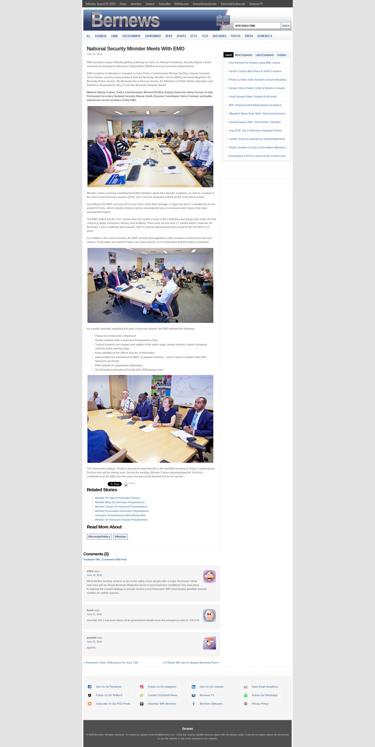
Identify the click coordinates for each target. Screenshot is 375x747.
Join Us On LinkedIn (212, 686)
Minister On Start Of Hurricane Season (117, 498)
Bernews (187, 728)
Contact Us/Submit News (162, 695)
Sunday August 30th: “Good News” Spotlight (255, 122)
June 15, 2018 (94, 614)
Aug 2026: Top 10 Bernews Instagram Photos (255, 130)
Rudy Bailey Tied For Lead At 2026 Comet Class (257, 156)
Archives (281, 55)
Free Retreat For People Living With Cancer (254, 62)
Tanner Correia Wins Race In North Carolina (255, 71)
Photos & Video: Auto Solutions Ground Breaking (257, 79)
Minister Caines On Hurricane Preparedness (121, 506)
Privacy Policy (260, 703)
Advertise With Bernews (162, 703)
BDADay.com (181, 4)
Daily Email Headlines (265, 686)
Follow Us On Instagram (162, 686)
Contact (150, 4)
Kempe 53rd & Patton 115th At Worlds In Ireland (257, 88)
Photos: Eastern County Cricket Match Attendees (257, 147)
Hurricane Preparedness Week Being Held (120, 515)
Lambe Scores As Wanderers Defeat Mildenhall (257, 139)
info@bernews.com (165, 734)
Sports (181, 36)
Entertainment (131, 36)
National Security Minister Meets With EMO (135, 48)
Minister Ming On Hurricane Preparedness (120, 502)
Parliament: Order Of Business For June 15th (112, 662)
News (169, 36)
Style (193, 36)
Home (123, 4)
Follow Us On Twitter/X (109, 695)
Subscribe (164, 4)
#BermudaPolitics (99, 536)
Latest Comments (265, 55)
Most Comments (243, 55)
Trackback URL (91, 559)
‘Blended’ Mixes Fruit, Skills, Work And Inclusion (257, 113)
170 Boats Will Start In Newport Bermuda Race (190, 662)
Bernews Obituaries (211, 703)
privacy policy (237, 734)
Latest (228, 55)
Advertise (136, 4)
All (89, 36)
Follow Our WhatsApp (265, 695)
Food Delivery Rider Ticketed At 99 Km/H (253, 96)
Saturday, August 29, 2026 (100, 4)
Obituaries (219, 36)
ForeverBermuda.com (205, 4)
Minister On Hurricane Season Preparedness (121, 519)
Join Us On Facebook (108, 686)
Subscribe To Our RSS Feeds (113, 703)
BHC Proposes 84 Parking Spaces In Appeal (255, 105)
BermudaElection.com (233, 4)
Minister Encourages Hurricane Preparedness (122, 511)
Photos (235, 36)
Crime (114, 36)
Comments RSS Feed (114, 559)
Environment (153, 36)
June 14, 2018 (94, 575)
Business (101, 36)
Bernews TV (207, 695)
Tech (205, 36)
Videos (249, 36)
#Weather (121, 536)
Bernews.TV (256, 4)
